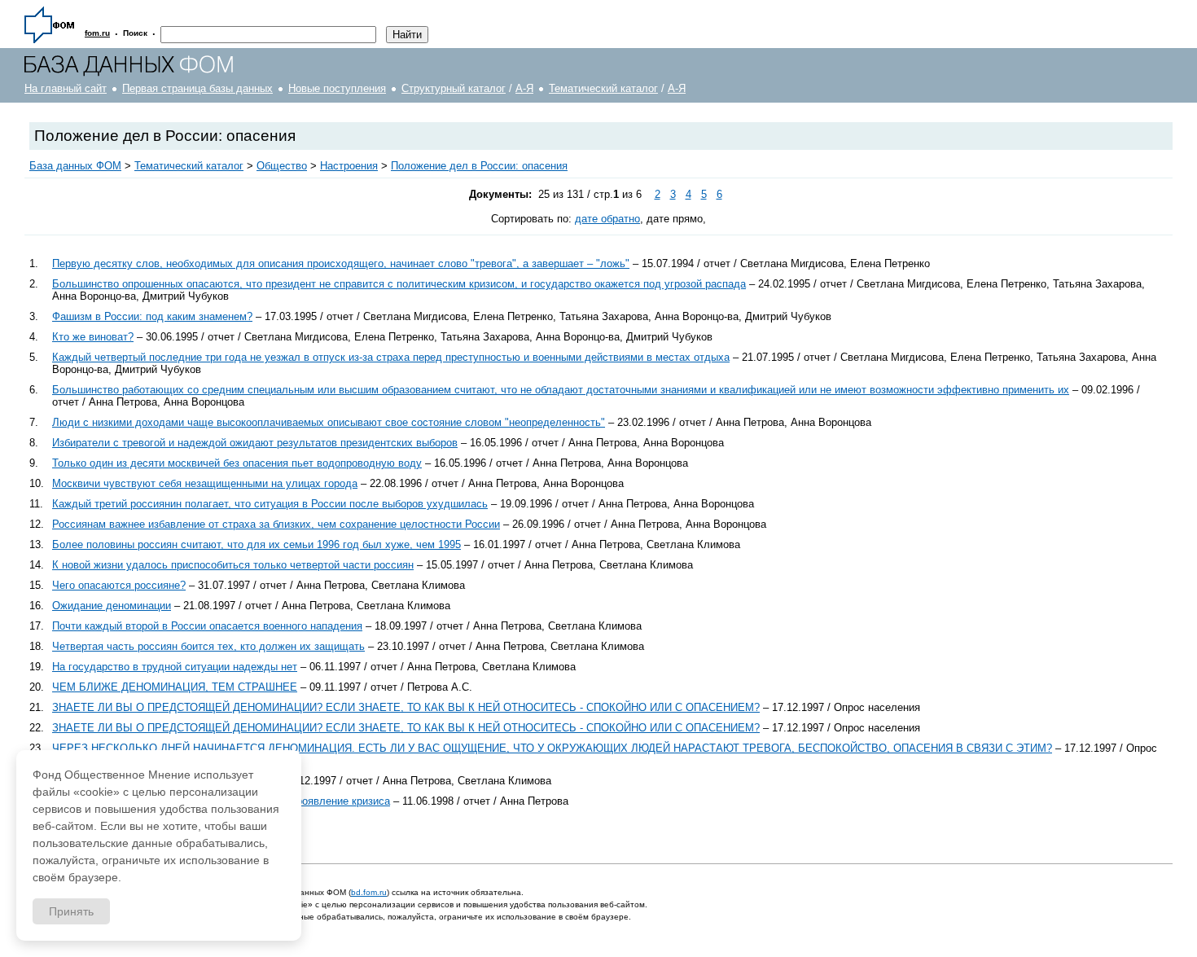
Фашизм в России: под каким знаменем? (152, 316)
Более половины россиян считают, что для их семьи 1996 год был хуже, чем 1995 (256, 544)
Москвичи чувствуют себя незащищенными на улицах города (204, 483)
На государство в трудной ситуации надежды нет (174, 667)
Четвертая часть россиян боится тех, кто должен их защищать (208, 646)
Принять (71, 911)
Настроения (349, 166)
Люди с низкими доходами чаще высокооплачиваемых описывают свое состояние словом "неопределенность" (328, 422)
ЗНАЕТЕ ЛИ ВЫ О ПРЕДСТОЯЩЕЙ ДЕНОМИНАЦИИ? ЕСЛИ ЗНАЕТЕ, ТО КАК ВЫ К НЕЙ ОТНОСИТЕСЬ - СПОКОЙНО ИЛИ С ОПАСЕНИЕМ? (406, 707)
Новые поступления (337, 88)
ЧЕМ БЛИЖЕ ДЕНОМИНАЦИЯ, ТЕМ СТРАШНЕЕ (174, 687)
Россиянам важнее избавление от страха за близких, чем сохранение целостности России (276, 524)
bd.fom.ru (369, 892)
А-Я (524, 88)
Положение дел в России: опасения (479, 166)
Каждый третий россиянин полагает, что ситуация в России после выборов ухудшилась (270, 504)
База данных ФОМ (75, 166)
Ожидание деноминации (111, 605)
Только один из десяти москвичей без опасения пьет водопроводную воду (237, 463)
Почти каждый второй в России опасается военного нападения (207, 626)
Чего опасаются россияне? (119, 585)
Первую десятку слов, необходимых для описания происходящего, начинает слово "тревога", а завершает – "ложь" (340, 263)
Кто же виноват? (93, 337)
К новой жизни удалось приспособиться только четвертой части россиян (233, 565)
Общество (281, 166)
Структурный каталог (453, 88)
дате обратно (607, 219)
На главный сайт (65, 88)
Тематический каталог (603, 88)
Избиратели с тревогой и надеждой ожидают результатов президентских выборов (255, 443)
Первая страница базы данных (197, 88)
